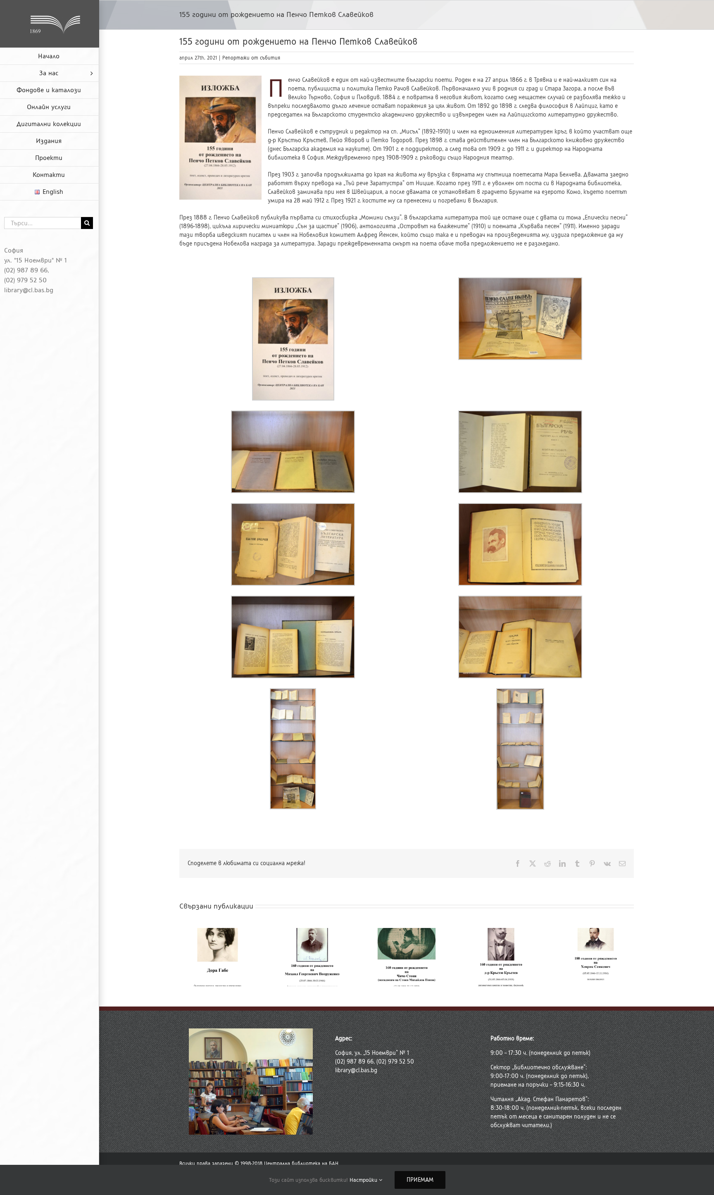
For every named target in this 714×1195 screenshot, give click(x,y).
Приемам (420, 1179)
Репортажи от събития (251, 58)
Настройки (364, 1180)
